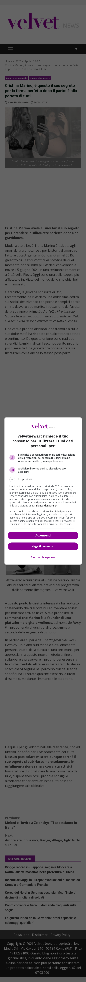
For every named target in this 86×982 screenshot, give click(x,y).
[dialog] (43, 491)
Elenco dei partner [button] (46, 505)
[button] (43, 479)
